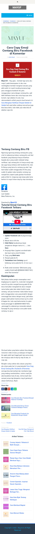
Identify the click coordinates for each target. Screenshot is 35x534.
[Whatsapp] (15, 389)
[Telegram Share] (12, 389)
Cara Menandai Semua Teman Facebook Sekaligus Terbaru (20, 406)
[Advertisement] (17, 129)
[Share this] (2, 389)
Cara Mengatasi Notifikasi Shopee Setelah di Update (8, 429)
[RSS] (17, 2)
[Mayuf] (17, 7)
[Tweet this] (5, 389)
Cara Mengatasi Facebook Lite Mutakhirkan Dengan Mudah (20, 414)
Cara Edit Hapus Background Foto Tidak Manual (26, 429)
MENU (30, 15)
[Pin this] (9, 389)
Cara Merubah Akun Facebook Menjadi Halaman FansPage (22, 398)
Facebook (9, 423)
